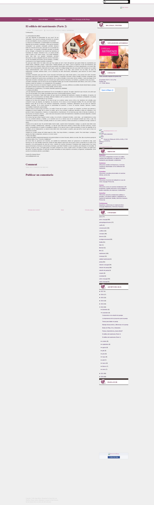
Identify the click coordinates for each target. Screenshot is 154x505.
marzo (104, 363)
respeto (101, 273)
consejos (58, 30)
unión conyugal (103, 281)
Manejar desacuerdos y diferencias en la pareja (115, 324)
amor (100, 216)
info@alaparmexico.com (110, 130)
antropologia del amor (105, 222)
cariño (101, 225)
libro (100, 250)
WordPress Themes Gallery (32, 500)
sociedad (102, 276)
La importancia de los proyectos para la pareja (115, 318)
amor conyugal (103, 219)
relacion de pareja (104, 267)
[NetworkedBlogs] (113, 453)
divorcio (101, 236)
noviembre (105, 312)
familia (63, 30)
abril (103, 360)
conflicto (101, 230)
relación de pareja (104, 270)
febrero (104, 366)
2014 (102, 300)
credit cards (41, 502)
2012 (102, 307)
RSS (107, 25)
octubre (104, 341)
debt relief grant (47, 502)
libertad (101, 247)
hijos (100, 245)
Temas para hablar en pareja (110, 321)
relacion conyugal (104, 264)
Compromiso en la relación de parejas (112, 315)
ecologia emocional (104, 239)
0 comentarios (38, 30)
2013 (102, 304)
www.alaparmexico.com (105, 146)
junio (103, 353)
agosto (104, 347)
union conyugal (103, 278)
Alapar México (47, 9)
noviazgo (102, 256)
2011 (102, 373)
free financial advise (32, 502)
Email (111, 25)
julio (103, 350)
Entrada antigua (89, 210)
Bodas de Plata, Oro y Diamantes (111, 327)
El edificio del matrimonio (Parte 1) (111, 337)
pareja (101, 262)
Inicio (62, 210)
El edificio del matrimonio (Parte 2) (46, 26)
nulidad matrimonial (104, 259)
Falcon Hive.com (53, 498)
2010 (102, 376)
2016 (102, 294)
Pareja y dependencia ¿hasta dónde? (112, 331)
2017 (102, 291)
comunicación (50, 30)
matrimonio (70, 30)
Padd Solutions (54, 500)
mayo (103, 357)
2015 (102, 297)
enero (103, 369)
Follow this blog (114, 457)
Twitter (118, 25)
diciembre (105, 309)
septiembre (105, 344)
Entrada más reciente (34, 210)
